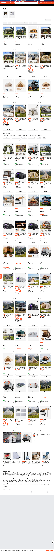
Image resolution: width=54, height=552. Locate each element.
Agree (50, 550)
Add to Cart (8, 48)
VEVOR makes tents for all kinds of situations (41, 479)
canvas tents (17, 480)
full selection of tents (10, 472)
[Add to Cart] (10, 459)
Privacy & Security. (31, 550)
